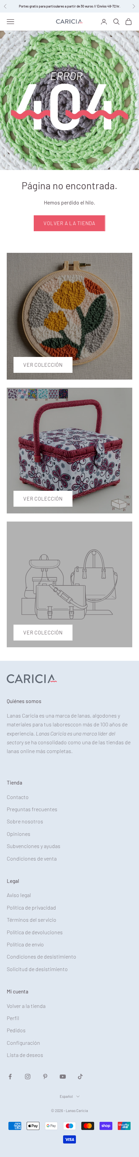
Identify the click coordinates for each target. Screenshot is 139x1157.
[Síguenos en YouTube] (62, 1076)
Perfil (13, 1018)
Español (66, 1096)
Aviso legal (19, 895)
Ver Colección (43, 365)
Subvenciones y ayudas (33, 846)
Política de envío (25, 944)
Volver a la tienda (69, 223)
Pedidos (16, 1030)
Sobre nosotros (25, 821)
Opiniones (18, 833)
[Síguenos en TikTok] (80, 1076)
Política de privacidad (31, 907)
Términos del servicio (31, 919)
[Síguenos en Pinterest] (45, 1076)
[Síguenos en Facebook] (10, 1076)
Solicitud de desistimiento (37, 969)
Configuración (23, 1042)
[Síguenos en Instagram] (27, 1076)
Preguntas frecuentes (32, 809)
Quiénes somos (24, 701)
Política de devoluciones (35, 932)
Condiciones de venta (32, 858)
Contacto (18, 797)
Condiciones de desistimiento (41, 956)
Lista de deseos (25, 1055)
